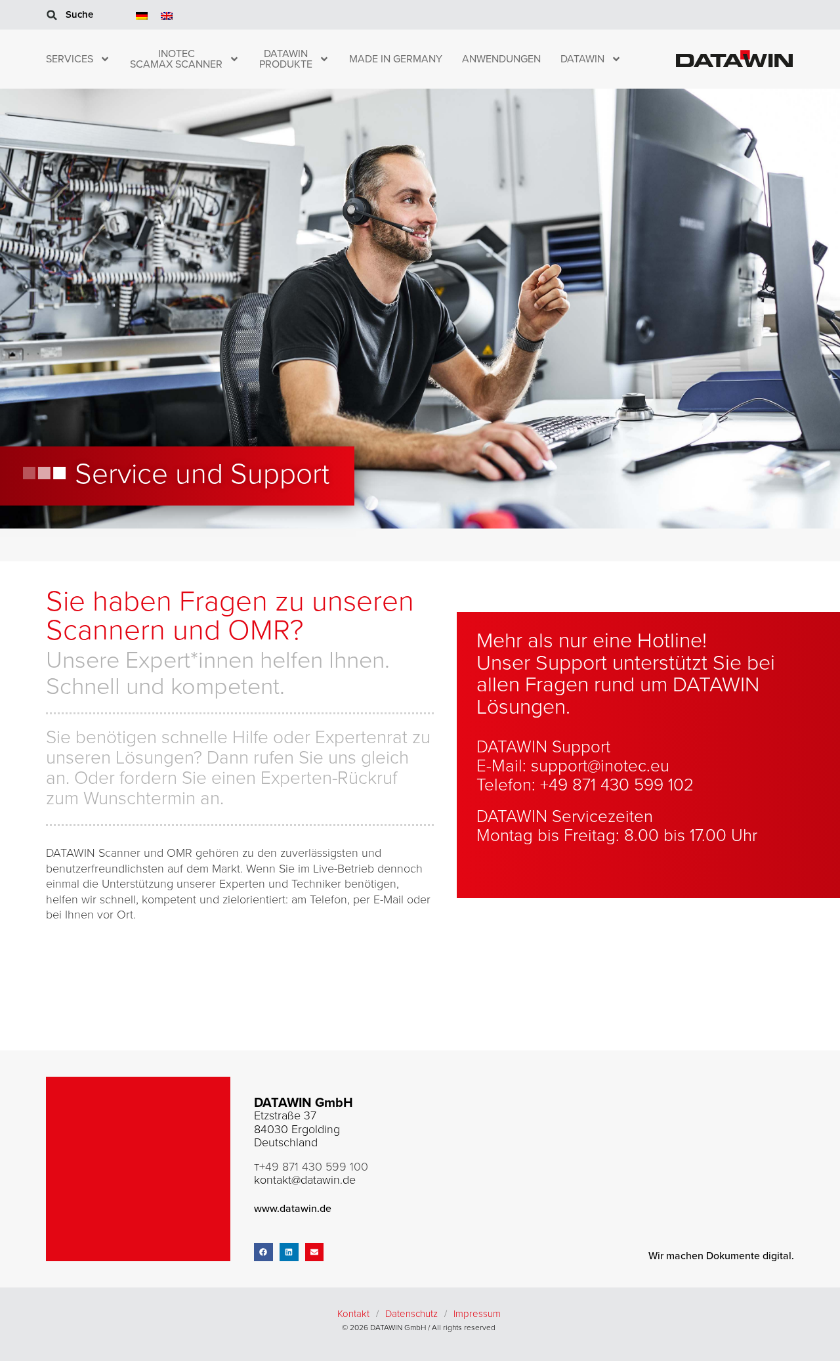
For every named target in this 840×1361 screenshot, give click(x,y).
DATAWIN (582, 59)
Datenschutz (411, 1314)
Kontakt (353, 1314)
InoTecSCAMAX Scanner (176, 59)
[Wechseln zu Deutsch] (141, 14)
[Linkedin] (289, 1252)
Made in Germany (395, 59)
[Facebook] (263, 1252)
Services (69, 59)
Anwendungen (501, 59)
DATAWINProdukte (285, 59)
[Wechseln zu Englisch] (166, 14)
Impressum (477, 1314)
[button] (52, 15)
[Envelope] (314, 1252)
